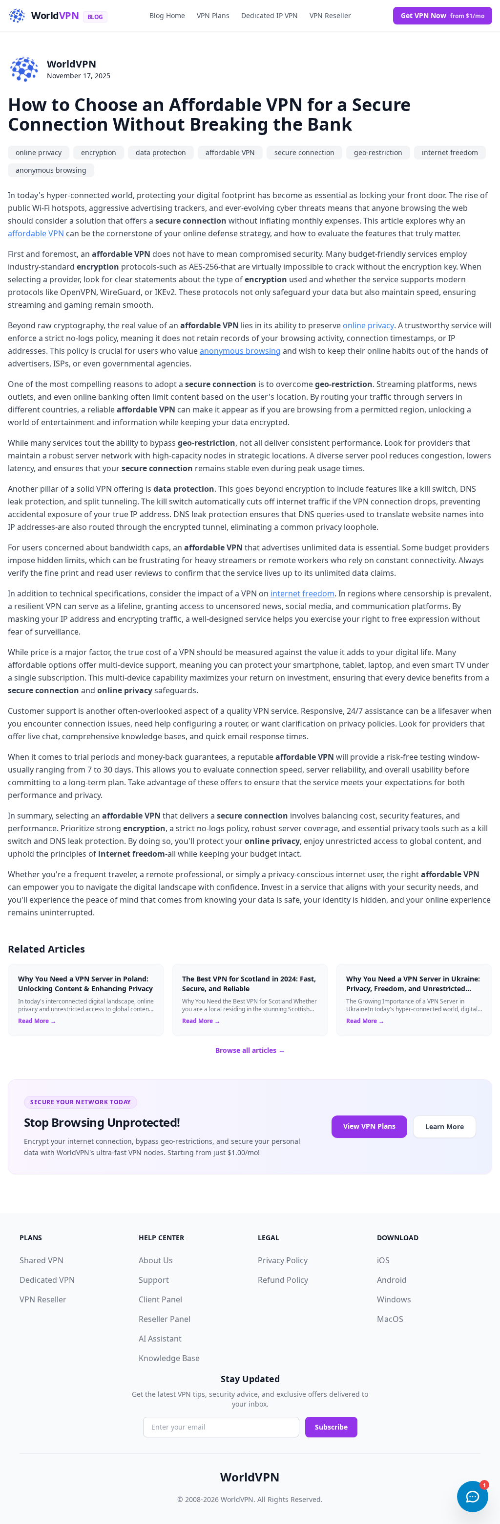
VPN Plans (213, 15)
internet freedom (450, 152)
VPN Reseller (330, 15)
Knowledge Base (169, 1358)
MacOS (390, 1319)
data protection (161, 152)
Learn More (444, 1126)
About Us (156, 1260)
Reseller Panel (164, 1319)
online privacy (39, 152)
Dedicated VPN (47, 1279)
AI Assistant (160, 1338)
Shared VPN (41, 1260)
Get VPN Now (442, 15)
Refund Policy (283, 1279)
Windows (394, 1299)
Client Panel (160, 1299)
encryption (98, 152)
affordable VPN (230, 152)
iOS (383, 1260)
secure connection (304, 152)
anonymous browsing (51, 170)
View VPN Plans (369, 1126)
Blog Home (167, 15)
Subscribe (331, 1427)
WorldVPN (71, 63)
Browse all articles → (250, 1050)
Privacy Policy (283, 1260)
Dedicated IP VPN (269, 15)
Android (392, 1279)
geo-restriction (378, 152)
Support (154, 1279)
